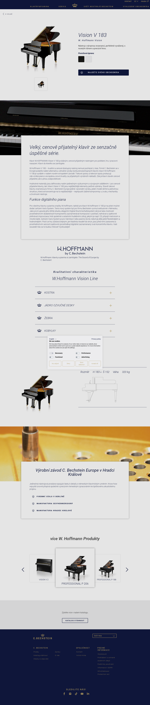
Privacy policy (96, 339)
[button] (53, 339)
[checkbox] (51, 353)
